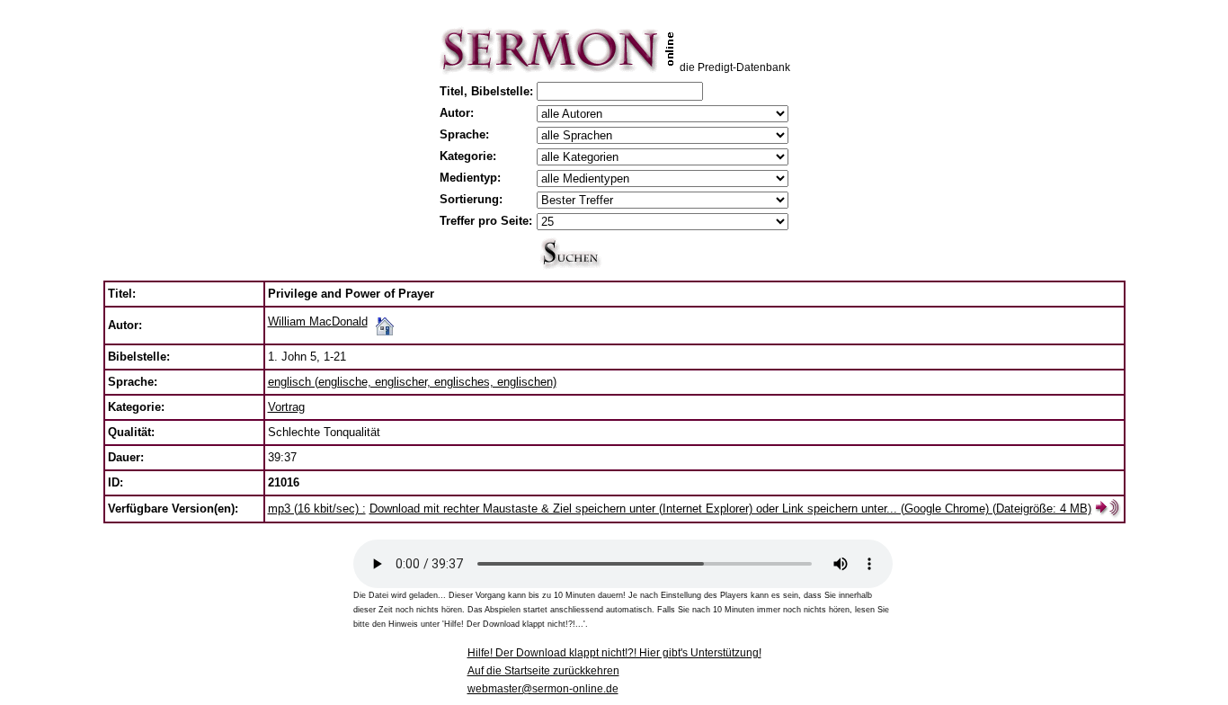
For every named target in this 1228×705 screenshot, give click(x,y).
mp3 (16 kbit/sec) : (317, 508)
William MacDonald (318, 321)
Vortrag (286, 407)
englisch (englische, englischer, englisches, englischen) (412, 381)
